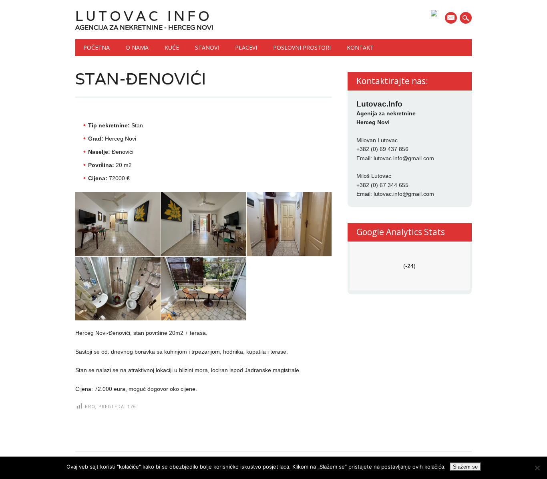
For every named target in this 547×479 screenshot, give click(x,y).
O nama (137, 47)
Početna (96, 47)
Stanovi (207, 47)
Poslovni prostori (302, 47)
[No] (537, 468)
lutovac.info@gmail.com (404, 158)
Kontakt (360, 47)
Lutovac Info (143, 16)
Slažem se (465, 467)
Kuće (172, 47)
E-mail (451, 18)
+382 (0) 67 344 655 (382, 185)
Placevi (246, 47)
